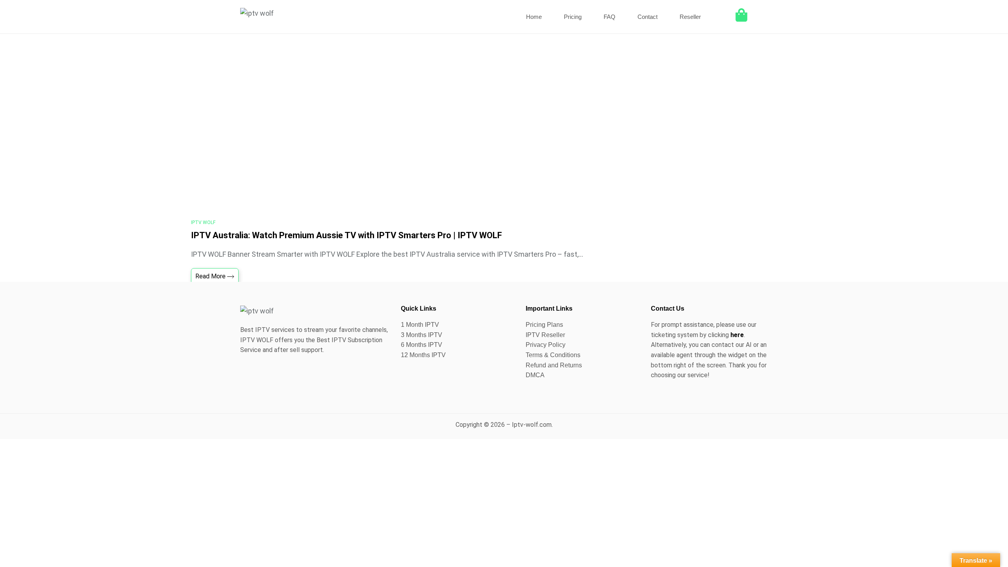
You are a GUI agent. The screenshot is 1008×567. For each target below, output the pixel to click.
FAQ (609, 16)
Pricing (573, 16)
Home (534, 16)
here (737, 335)
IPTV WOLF (203, 222)
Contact (647, 16)
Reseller (690, 16)
